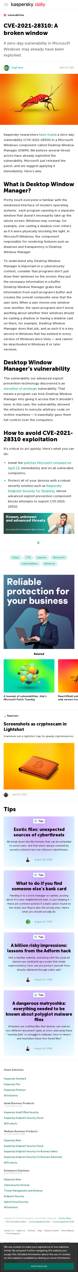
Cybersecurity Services (17, 1185)
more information (60, 1258)
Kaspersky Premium (15, 1090)
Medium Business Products (21, 1131)
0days (15, 557)
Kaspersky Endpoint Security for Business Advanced (33, 1157)
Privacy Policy (65, 1218)
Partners (31, 1230)
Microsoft (59, 557)
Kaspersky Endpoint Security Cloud (23, 1118)
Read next (12, 715)
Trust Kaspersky (13, 1233)
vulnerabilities (15, 15)
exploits (41, 557)
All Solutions (11, 1095)
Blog (40, 1230)
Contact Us (9, 1230)
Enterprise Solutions (16, 1170)
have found (47, 135)
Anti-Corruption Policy (16, 1222)
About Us (21, 1230)
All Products (10, 1123)
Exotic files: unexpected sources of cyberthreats (39, 832)
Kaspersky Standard (15, 1078)
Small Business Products (19, 1103)
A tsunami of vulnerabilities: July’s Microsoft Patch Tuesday (25, 698)
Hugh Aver (17, 67)
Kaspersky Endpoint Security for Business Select (31, 1151)
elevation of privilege (20, 389)
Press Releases (67, 1230)
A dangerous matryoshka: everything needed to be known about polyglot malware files (39, 1011)
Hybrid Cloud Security (16, 1202)
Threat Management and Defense (23, 1190)
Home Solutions (14, 1069)
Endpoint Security (14, 1196)
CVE (28, 557)
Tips (41, 821)
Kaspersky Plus (12, 1084)
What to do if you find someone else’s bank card (39, 886)
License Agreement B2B (63, 1222)
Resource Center (51, 1230)
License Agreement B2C (39, 1222)
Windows (49, 563)
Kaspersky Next (12, 1140)
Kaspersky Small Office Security (21, 1112)
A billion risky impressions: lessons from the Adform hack (39, 948)
